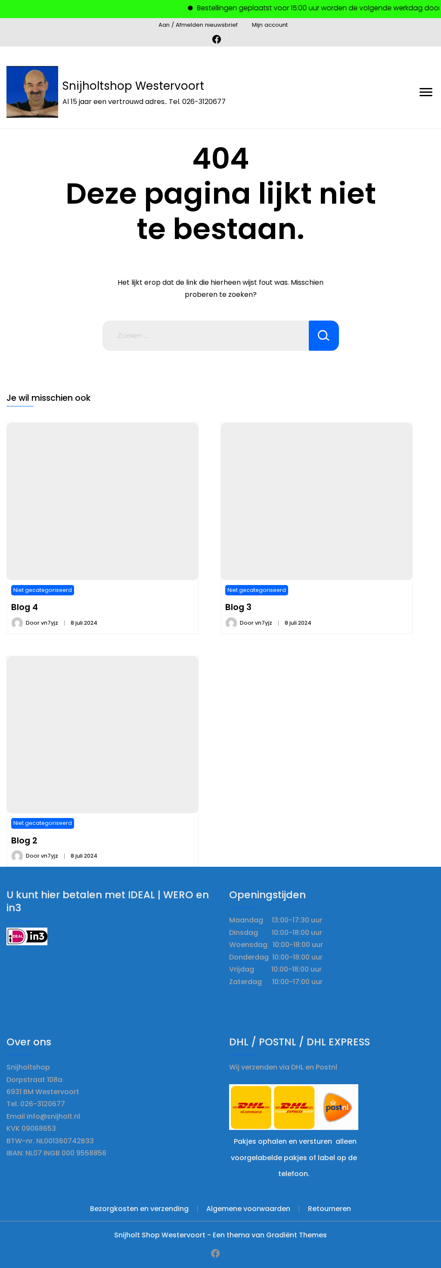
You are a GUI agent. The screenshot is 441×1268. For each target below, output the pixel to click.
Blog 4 (24, 607)
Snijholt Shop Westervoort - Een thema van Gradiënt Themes (220, 1235)
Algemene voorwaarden (248, 1209)
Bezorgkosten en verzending (139, 1209)
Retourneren (329, 1209)
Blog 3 (238, 607)
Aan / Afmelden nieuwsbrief (198, 25)
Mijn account (270, 25)
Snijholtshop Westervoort (133, 86)
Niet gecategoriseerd (42, 590)
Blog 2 (24, 840)
